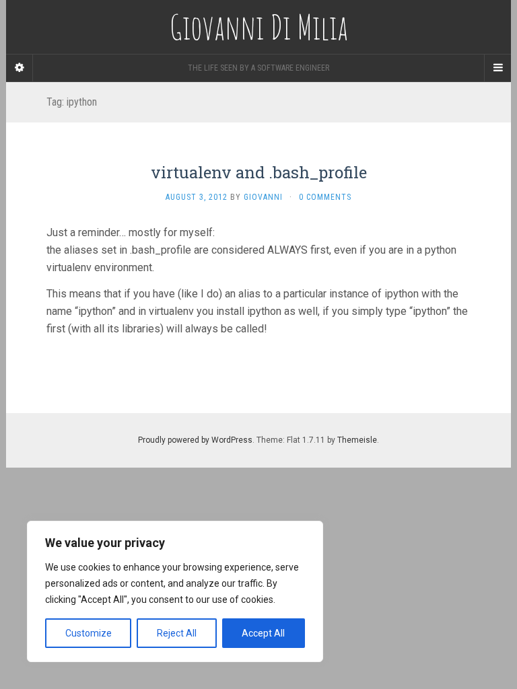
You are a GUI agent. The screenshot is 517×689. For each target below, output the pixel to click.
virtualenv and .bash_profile (259, 172)
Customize (88, 633)
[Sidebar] (19, 68)
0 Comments (325, 197)
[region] (175, 591)
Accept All (263, 633)
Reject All (177, 633)
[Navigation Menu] (497, 68)
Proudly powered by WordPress (195, 440)
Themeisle (357, 440)
